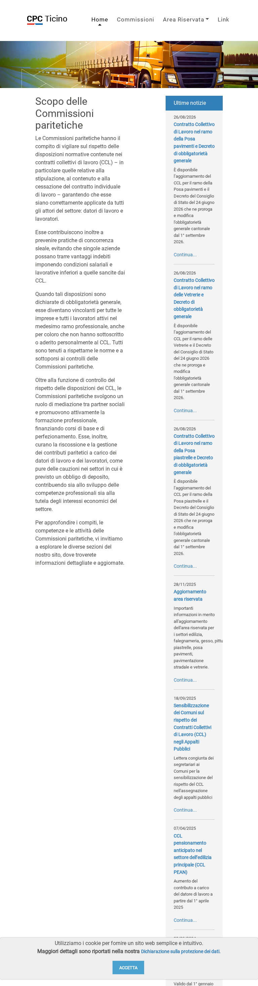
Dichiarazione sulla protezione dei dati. (181, 951)
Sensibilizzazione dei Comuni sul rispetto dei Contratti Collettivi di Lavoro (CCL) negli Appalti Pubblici (192, 727)
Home (99, 19)
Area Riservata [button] (183, 19)
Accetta (128, 967)
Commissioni (135, 19)
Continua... (185, 255)
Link (223, 19)
